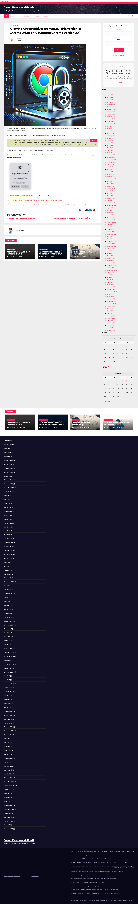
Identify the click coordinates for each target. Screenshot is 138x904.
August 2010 (110, 248)
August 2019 (110, 164)
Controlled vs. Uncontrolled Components (106, 897)
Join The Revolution (88, 862)
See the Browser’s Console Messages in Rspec (117, 875)
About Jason (15, 16)
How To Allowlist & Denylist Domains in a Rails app (82, 858)
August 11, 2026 (78, 427)
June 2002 (110, 328)
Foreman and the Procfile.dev (96, 875)
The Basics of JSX (90, 897)
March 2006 (110, 296)
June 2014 (110, 212)
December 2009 (111, 263)
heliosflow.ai (118, 82)
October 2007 (111, 289)
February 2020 (111, 155)
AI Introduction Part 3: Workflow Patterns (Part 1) (51, 253)
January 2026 (111, 104)
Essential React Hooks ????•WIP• (78, 900)
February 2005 (111, 316)
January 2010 (111, 260)
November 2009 (112, 265)
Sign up (119, 50)
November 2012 (111, 224)
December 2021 (111, 121)
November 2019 (111, 162)
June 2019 (110, 167)
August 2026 (110, 95)
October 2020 (111, 140)
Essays (26, 16)
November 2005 (111, 304)
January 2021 (111, 138)
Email (118, 39)
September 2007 (112, 292)
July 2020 (110, 145)
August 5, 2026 (110, 427)
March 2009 (110, 284)
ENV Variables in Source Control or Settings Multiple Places (106, 893)
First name (118, 29)
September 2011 (111, 234)
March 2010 (110, 256)
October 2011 (111, 232)
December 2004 (111, 318)
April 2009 (110, 282)
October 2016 (111, 188)
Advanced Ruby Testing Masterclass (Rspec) (106, 871)
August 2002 (110, 325)
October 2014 (111, 203)
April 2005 (110, 313)
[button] (132, 16)
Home (71, 851)
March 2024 (110, 107)
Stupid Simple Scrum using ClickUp (22, 218)
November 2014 (111, 200)
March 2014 (110, 217)
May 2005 (110, 311)
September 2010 (112, 246)
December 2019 (111, 160)
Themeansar (35, 876)
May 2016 (109, 193)
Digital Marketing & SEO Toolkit (122, 851)
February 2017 (111, 186)
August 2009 (110, 272)
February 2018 (111, 176)
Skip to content (4, 1)
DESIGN (46, 16)
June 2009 (110, 277)
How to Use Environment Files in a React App (121, 900)
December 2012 (111, 222)
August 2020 (110, 143)
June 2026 (110, 100)
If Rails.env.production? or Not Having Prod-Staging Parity (84, 886)
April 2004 (110, 320)
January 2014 (111, 220)
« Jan (105, 366)
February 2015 (111, 198)
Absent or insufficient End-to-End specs (80, 893)
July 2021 (109, 126)
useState (121, 871)
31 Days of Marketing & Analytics (84, 851)
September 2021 (111, 124)
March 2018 (110, 174)
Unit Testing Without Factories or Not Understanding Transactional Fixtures (89, 889)
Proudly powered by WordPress (12, 876)
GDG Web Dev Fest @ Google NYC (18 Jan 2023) (70, 218)
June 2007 (110, 294)
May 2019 (109, 169)
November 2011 (111, 229)
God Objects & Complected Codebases (110, 886)
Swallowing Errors (113, 889)
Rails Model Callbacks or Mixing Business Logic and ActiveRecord (99, 878)
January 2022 (111, 119)
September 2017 (112, 179)
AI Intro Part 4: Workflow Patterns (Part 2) (18, 253)
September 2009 (112, 270)
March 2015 (110, 196)
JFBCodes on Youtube (75, 862)
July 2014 (110, 210)
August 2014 (110, 208)
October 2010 (111, 244)
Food (133, 851)
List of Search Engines (112, 862)
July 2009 (110, 275)
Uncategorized (13, 25)
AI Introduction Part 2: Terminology (81, 253)
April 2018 (110, 172)
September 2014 (112, 205)
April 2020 (110, 150)
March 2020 (110, 152)
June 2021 (110, 128)
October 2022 (111, 114)
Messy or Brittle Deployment (77, 897)
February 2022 (111, 116)
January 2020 (111, 157)
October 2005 (111, 306)
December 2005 (111, 301)
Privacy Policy (123, 862)
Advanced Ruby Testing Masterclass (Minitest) (81, 871)
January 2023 (111, 112)
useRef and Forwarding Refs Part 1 (78, 875)
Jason (19, 38)
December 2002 (111, 323)
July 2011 (109, 236)
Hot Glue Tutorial (94, 855)
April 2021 (110, 131)
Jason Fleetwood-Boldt (19, 7)
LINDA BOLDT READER (99, 862)
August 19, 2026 (46, 427)
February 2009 (111, 287)
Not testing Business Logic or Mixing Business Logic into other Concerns (88, 882)
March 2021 (110, 133)
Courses (36, 16)
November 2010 (111, 241)
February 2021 (111, 136)
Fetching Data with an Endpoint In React (98, 900)
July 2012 (109, 227)
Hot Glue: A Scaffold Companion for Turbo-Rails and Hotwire (115, 855)
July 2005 (110, 308)
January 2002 (111, 330)
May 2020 (110, 148)
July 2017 (109, 181)
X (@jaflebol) (117, 55)
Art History (104, 851)
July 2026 (110, 97)
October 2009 (111, 268)
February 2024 (111, 109)
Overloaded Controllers (76, 878)
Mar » (110, 366)
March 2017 (110, 184)
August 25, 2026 (13, 427)
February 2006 (111, 299)
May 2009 (110, 280)
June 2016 (110, 191)
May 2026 (110, 102)
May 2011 (109, 239)
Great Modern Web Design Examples (79, 855)
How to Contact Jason (102, 858)
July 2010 (109, 251)
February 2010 (111, 258)
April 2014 (110, 215)
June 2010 (110, 253)
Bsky (123, 55)
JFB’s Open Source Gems (116, 858)
